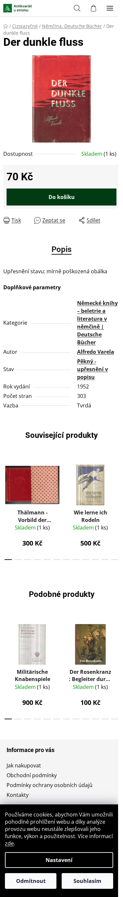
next (116, 482)
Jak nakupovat (24, 765)
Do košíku (62, 197)
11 (114, 559)
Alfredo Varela (95, 351)
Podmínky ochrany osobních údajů (49, 785)
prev (7, 482)
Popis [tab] (61, 249)
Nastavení (59, 860)
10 (105, 559)
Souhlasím (87, 881)
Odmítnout (31, 881)
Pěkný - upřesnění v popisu (92, 369)
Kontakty (18, 794)
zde (9, 843)
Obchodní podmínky (32, 775)
